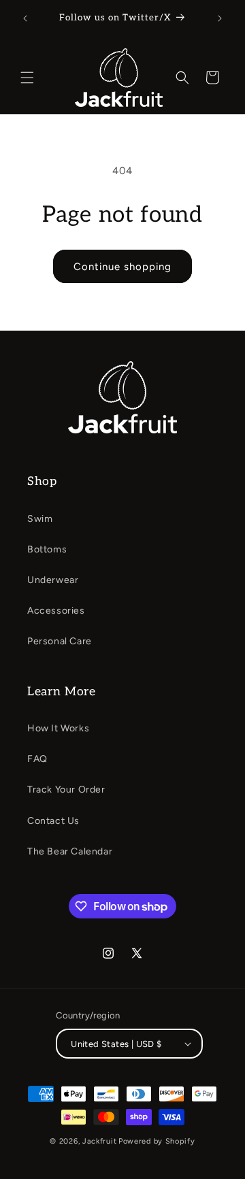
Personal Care (59, 641)
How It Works (58, 728)
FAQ (37, 759)
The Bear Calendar (69, 851)
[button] (27, 78)
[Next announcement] (220, 18)
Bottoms (47, 549)
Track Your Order (66, 789)
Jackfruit (99, 1141)
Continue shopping (123, 267)
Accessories (56, 610)
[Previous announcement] (25, 18)
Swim (39, 519)
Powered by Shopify (156, 1141)
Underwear (52, 580)
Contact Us (53, 821)
